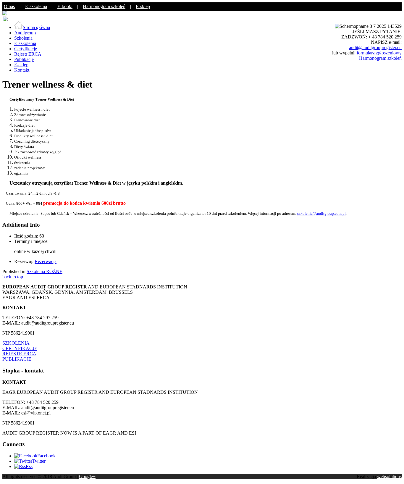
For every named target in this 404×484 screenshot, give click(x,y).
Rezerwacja (45, 261)
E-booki (64, 6)
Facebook (46, 455)
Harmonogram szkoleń (104, 6)
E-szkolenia (36, 6)
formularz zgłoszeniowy (379, 52)
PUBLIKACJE (16, 359)
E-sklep (143, 6)
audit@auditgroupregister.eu (375, 47)
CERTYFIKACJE (19, 348)
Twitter (39, 461)
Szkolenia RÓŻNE (44, 271)
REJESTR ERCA (19, 353)
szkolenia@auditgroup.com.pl (321, 213)
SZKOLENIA (16, 343)
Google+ (87, 476)
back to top (12, 276)
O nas (9, 6)
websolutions (389, 476)
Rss (29, 466)
